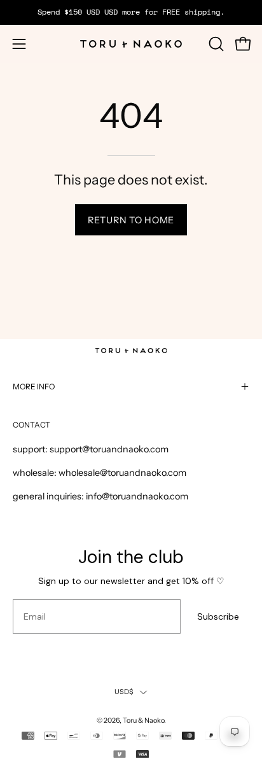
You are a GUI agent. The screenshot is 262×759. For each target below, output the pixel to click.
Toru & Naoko (143, 720)
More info (34, 386)
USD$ (124, 692)
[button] (215, 44)
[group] (131, 12)
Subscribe (218, 616)
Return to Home (131, 220)
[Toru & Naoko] (131, 44)
